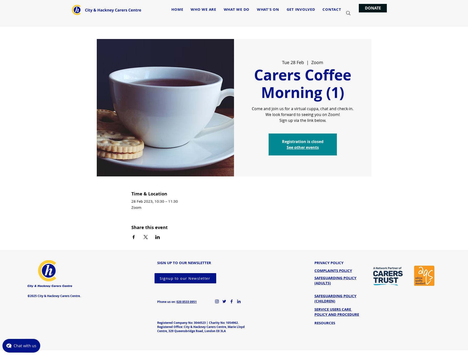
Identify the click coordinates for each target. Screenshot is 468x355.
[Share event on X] (145, 237)
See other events (303, 147)
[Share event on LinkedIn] (157, 237)
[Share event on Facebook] (133, 237)
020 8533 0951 (186, 302)
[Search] (348, 13)
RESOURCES (324, 323)
